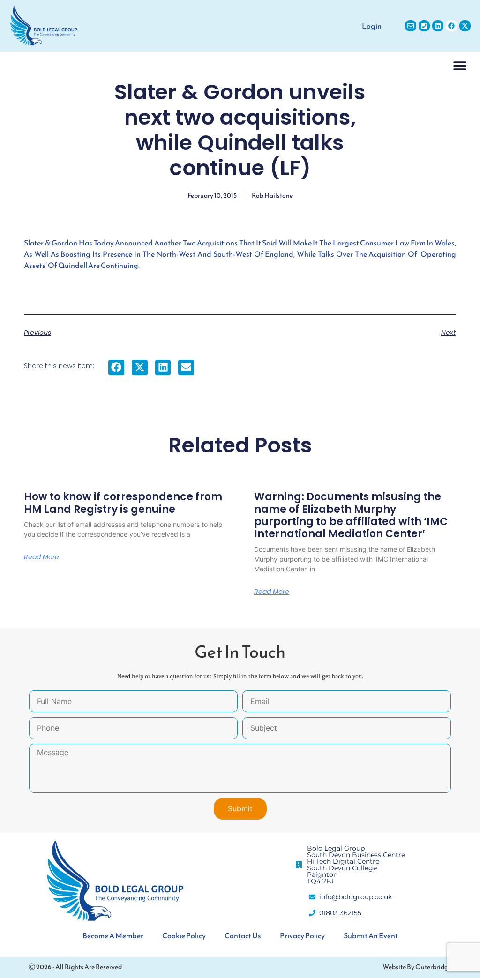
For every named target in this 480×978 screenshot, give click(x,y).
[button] (460, 65)
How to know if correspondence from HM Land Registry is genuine (123, 502)
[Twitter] (465, 25)
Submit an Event (371, 935)
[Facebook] (451, 25)
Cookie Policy (184, 935)
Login (372, 25)
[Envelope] (410, 25)
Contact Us (243, 935)
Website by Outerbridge (416, 967)
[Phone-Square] (424, 25)
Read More (41, 557)
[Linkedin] (437, 25)
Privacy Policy (302, 935)
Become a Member (112, 935)
